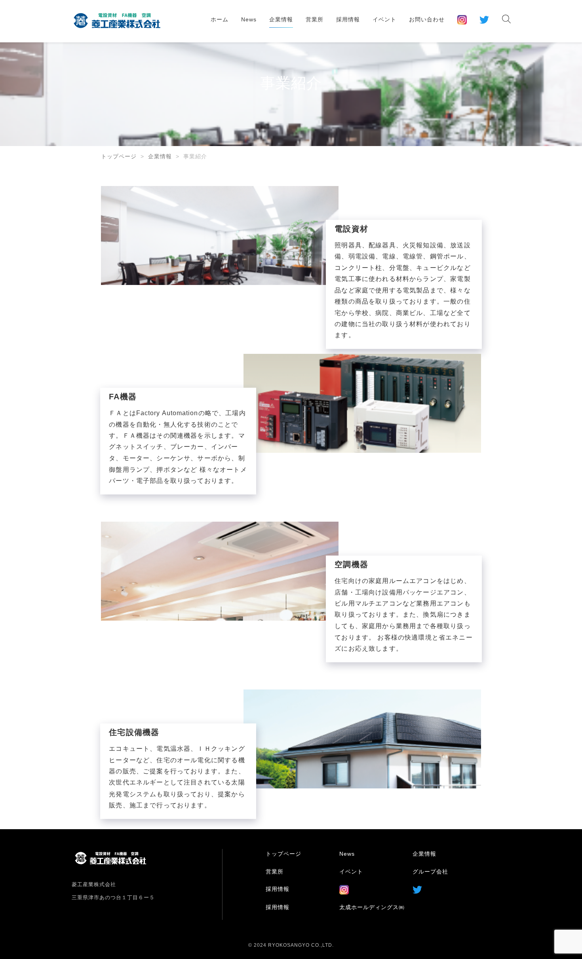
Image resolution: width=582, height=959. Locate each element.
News (249, 19)
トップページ (119, 156)
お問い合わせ (427, 19)
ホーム (219, 19)
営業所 (314, 19)
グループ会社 (430, 871)
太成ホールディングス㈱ (372, 907)
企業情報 (281, 19)
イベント (384, 19)
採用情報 (348, 19)
